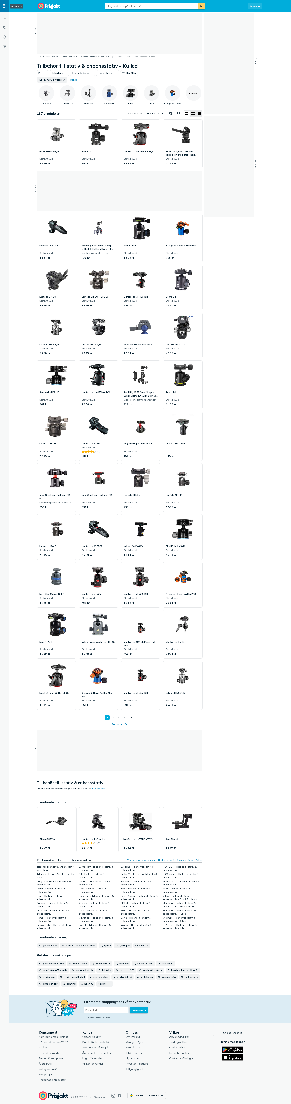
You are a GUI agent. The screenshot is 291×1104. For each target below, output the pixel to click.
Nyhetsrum (132, 1058)
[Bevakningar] (4, 37)
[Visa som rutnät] (187, 114)
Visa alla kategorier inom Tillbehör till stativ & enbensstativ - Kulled (164, 859)
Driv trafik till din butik (95, 1042)
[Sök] (201, 6)
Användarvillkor (179, 1036)
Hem (39, 56)
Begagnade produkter (52, 1079)
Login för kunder (92, 1058)
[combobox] (151, 6)
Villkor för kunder (92, 1063)
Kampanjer (45, 1074)
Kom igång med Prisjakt (53, 1036)
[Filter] (4, 46)
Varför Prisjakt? (91, 1036)
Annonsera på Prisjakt (96, 1047)
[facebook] (119, 1095)
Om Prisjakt (133, 1036)
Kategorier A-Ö (48, 1069)
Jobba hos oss (134, 1053)
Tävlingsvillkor (178, 1042)
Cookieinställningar (181, 1058)
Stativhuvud (99, 788)
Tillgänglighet (134, 1069)
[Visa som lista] (193, 114)
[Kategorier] (4, 6)
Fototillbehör (68, 56)
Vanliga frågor (134, 1042)
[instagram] (113, 1095)
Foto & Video (51, 56)
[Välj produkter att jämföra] (170, 113)
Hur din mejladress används (98, 1017)
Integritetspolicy (179, 1053)
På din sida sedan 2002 (53, 1042)
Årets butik (45, 1063)
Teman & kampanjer (51, 1058)
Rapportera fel (120, 724)
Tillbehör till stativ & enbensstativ (94, 56)
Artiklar (43, 1047)
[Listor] (4, 27)
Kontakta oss (134, 1047)
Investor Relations (137, 1063)
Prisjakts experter (49, 1053)
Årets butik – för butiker (96, 1053)
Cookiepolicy (177, 1047)
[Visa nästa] (131, 717)
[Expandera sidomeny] (4, 18)
